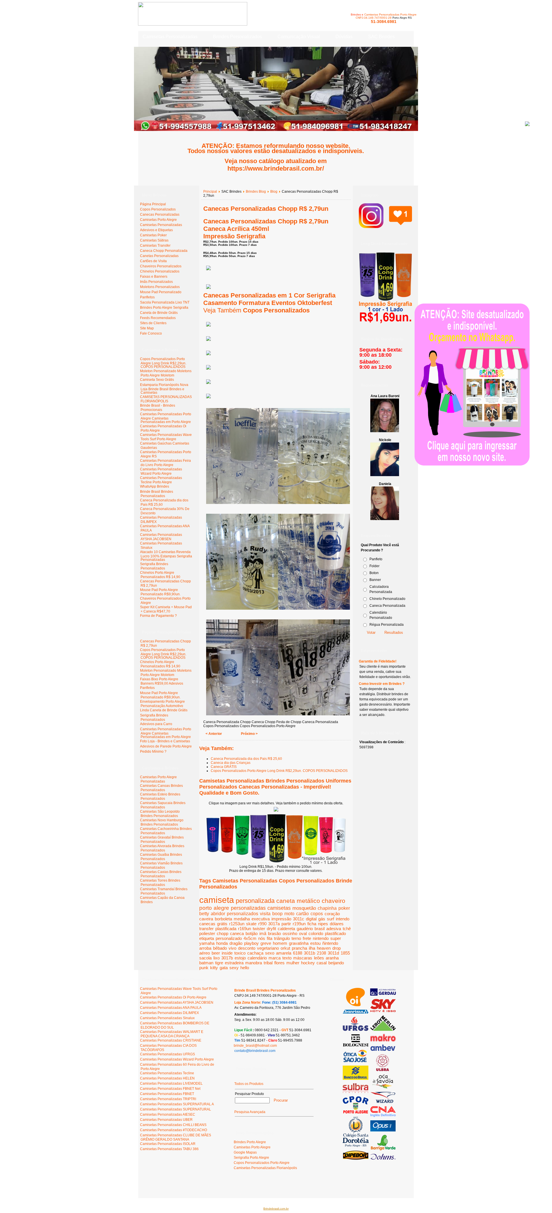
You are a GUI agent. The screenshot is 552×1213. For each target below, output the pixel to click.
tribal (268, 962)
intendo (342, 918)
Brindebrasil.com (156, 1186)
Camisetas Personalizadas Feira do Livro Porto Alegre (165, 463)
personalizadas (248, 908)
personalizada (255, 900)
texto (287, 957)
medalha (242, 918)
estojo (240, 957)
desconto (246, 948)
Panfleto (375, 559)
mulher (292, 962)
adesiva (333, 928)
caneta (285, 900)
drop (336, 948)
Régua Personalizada (386, 625)
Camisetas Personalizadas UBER (166, 1120)
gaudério (305, 928)
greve (265, 943)
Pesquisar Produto (249, 1094)
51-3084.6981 (383, 21)
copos (316, 913)
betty (204, 913)
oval (303, 933)
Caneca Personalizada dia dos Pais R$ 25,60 (246, 759)
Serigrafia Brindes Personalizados (154, 566)
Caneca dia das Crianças (230, 763)
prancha (299, 948)
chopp (222, 933)
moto (289, 913)
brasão (274, 933)
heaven (324, 948)
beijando (336, 962)
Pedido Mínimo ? (153, 752)
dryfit (271, 928)
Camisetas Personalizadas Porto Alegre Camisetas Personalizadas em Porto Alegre (165, 418)
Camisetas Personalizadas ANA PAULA (171, 1008)
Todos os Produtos (248, 1084)
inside (227, 953)
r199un (299, 923)
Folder (374, 566)
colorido (315, 933)
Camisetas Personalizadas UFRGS (167, 1054)
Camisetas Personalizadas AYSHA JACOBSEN (161, 537)
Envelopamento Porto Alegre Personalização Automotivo (162, 704)
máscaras (302, 957)
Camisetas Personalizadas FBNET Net (170, 1089)
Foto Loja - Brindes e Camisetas (165, 741)
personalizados (242, 913)
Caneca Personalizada (387, 606)
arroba (205, 948)
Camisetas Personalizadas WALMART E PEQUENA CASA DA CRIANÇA (171, 1034)
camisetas (279, 908)
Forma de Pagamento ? (158, 616)
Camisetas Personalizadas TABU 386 (169, 1149)
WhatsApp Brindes (154, 486)
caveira (206, 918)
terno (296, 938)
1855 (345, 953)
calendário (257, 957)
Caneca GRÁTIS (224, 767)
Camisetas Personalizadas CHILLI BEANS (173, 1125)
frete (307, 938)
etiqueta (206, 938)
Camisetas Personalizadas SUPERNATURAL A (177, 1104)
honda (222, 943)
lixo (216, 957)
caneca (237, 933)
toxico (240, 953)
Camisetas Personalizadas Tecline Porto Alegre (161, 480)
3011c (298, 918)
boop (277, 913)
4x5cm (250, 938)
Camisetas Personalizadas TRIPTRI (168, 1099)
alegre (221, 908)
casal (322, 962)
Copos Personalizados (276, 310)
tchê (347, 928)
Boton (374, 573)
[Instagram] (385, 225)
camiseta (216, 900)
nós (261, 938)
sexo (269, 953)
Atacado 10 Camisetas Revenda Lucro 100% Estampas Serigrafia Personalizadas (166, 556)
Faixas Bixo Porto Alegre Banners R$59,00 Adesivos (161, 681)
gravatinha (298, 943)
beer (216, 953)
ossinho (290, 933)
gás (321, 918)
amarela (283, 953)
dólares (337, 923)
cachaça (255, 953)
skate (251, 923)
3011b (309, 953)
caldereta (286, 928)
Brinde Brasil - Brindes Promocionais (157, 407)
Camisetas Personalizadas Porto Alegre (390, 14)
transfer (206, 928)
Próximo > (249, 734)
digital (311, 918)
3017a (274, 923)
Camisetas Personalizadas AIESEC (167, 1114)
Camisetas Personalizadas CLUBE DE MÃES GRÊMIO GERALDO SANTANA (175, 1137)
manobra (253, 962)
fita (269, 938)
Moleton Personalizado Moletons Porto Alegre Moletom (165, 373)
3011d (333, 953)
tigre (219, 962)
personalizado (229, 938)
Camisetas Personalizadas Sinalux (167, 1018)
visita (265, 913)
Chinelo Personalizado (387, 599)
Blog (273, 192)
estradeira (234, 962)
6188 (297, 953)
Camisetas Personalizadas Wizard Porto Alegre (161, 471)
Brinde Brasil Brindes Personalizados (156, 494)
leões (319, 957)
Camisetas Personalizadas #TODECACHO (173, 1130)
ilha (312, 948)
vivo (232, 948)
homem (280, 943)
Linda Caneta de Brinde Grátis (163, 710)
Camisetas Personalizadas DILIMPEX (169, 1013)
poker (344, 908)
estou (315, 943)
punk (203, 967)
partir (286, 923)
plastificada (225, 928)
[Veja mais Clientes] (369, 1159)
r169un (244, 928)
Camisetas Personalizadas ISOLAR (167, 1144)
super (335, 938)
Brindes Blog (256, 192)
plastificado (335, 933)
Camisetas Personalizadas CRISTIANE (170, 1040)
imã (262, 933)
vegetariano (268, 948)
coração (332, 913)
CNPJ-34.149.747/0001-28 (374, 17)
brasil (320, 928)
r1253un (236, 923)
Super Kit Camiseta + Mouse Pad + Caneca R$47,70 (166, 609)
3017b (227, 957)
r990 (262, 923)
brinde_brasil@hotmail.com (255, 1046)
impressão (281, 918)
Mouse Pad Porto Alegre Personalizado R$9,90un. (160, 592)
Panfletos (147, 688)
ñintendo (330, 943)
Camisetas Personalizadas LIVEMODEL (171, 1083)
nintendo (321, 938)
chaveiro (333, 900)
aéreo (204, 953)
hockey (308, 962)
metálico (308, 900)
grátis (222, 923)
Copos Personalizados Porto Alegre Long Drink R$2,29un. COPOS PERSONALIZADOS (163, 363)
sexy (234, 967)
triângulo (282, 938)
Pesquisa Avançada (249, 1112)
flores (279, 962)
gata (224, 967)
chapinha (327, 908)
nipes (323, 923)
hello (244, 967)
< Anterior (214, 734)
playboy (251, 943)
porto (205, 908)
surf (330, 918)
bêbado (220, 948)
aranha (332, 957)
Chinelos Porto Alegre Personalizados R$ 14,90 (160, 575)
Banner (375, 580)
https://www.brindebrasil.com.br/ (275, 168)
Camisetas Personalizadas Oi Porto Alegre (173, 997)
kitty (214, 967)
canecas (207, 923)
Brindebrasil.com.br (276, 1208)
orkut (285, 948)
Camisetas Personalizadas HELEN (167, 1078)
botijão (252, 933)
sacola (205, 957)
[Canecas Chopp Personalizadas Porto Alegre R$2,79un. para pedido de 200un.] (276, 810)
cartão (302, 913)
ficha (311, 923)
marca (275, 957)
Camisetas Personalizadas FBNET (167, 1094)
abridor (218, 913)
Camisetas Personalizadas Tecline (167, 1073)
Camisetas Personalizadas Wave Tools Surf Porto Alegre (166, 437)
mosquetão (304, 908)
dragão (235, 943)
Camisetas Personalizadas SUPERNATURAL (175, 1109)
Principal (210, 192)
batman (206, 962)
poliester (207, 933)
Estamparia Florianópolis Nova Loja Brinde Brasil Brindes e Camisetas (164, 389)
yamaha (206, 943)
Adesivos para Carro (156, 724)
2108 (321, 953)
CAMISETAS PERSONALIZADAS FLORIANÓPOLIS (166, 399)
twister (259, 928)
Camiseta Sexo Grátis (157, 380)
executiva (261, 918)
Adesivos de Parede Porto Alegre (166, 746)
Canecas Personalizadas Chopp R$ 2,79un (265, 208)
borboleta (223, 918)
